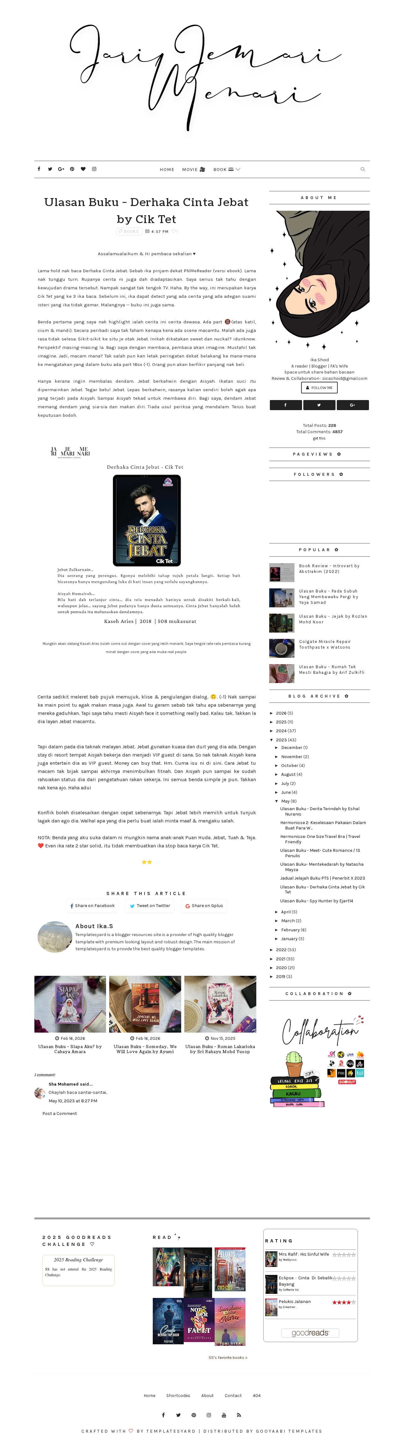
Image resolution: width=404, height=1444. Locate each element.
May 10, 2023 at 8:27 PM (73, 1101)
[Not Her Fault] (199, 1320)
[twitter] (50, 169)
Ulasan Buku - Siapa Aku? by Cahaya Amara (70, 1049)
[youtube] (224, 1415)
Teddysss (290, 1260)
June (286, 792)
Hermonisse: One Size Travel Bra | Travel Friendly (320, 839)
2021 (281, 959)
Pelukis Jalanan (295, 1301)
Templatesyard (171, 1431)
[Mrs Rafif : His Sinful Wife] (168, 1266)
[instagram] (94, 169)
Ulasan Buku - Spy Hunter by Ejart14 (316, 901)
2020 (282, 967)
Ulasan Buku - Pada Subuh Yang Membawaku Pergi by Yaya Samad (329, 597)
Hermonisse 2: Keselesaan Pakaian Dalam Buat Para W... (323, 825)
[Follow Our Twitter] (319, 405)
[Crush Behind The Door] (168, 1320)
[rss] (239, 1415)
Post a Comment (59, 1113)
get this (319, 438)
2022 (282, 949)
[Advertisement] (319, 1152)
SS (47, 1268)
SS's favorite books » (228, 1357)
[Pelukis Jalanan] (230, 1269)
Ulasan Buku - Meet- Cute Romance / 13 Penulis (320, 853)
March (288, 920)
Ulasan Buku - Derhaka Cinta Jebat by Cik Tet (322, 889)
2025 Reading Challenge (78, 1259)
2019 (281, 976)
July (285, 783)
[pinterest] (72, 169)
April (286, 912)
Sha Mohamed (64, 1084)
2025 (282, 722)
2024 (282, 731)
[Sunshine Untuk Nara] (230, 1321)
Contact (233, 1395)
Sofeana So (291, 1290)
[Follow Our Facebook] (286, 405)
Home (167, 169)
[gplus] (61, 169)
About (207, 1395)
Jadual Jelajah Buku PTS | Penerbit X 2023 (322, 878)
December (292, 747)
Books (131, 231)
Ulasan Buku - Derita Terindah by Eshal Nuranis (319, 811)
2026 (282, 713)
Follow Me (322, 387)
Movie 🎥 (194, 169)
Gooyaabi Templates (289, 1431)
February (291, 930)
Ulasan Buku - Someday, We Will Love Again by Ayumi (145, 1049)
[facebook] (39, 169)
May (286, 801)
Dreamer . (290, 1307)
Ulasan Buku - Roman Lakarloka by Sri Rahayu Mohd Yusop (220, 1049)
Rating (279, 1241)
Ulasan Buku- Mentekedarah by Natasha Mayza (322, 867)
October (290, 765)
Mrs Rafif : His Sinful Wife (304, 1254)
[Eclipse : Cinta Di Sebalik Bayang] (198, 1272)
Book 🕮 (223, 169)
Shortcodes (178, 1395)
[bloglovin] (83, 169)
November (292, 756)
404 (257, 1395)
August (289, 774)
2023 (282, 740)
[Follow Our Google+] (353, 405)
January (290, 938)
